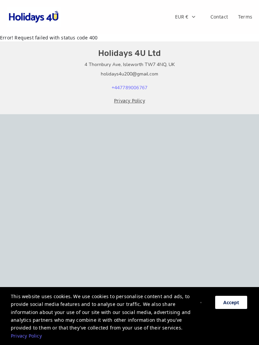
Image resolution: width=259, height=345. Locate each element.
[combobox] (185, 17)
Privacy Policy (26, 336)
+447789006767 (130, 87)
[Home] (34, 17)
